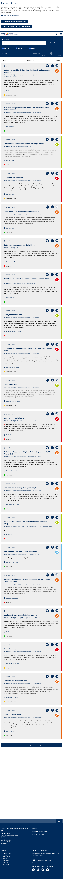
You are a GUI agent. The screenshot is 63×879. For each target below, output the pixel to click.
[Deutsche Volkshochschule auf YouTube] (43, 869)
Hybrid (33, 48)
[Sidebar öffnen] (61, 34)
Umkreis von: (36, 54)
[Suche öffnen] (56, 34)
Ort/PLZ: (4, 54)
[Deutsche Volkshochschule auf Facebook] (33, 869)
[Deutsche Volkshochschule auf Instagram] (38, 869)
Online (20, 48)
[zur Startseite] (9, 34)
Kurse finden (54, 43)
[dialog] (31, 16)
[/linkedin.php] (48, 869)
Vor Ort (6, 48)
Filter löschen (30, 60)
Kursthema (5, 40)
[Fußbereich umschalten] (59, 821)
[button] (58, 60)
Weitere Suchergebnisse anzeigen (31, 745)
